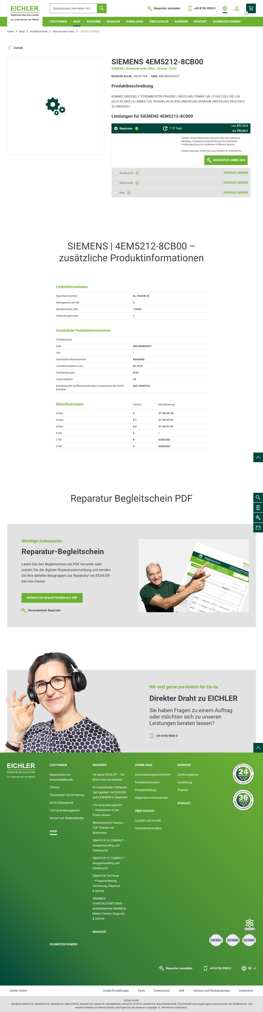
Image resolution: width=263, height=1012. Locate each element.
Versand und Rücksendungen (211, 990)
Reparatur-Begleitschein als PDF (52, 598)
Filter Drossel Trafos (63, 31)
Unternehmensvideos (148, 828)
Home (10, 31)
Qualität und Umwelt (148, 820)
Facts (141, 990)
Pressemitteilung (145, 790)
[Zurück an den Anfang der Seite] (258, 457)
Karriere (181, 21)
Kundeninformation (147, 782)
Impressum (246, 990)
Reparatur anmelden (179, 968)
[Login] (237, 8)
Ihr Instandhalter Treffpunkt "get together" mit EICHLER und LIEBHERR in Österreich (109, 792)
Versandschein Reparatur (44, 610)
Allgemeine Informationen (151, 797)
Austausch (129, 173)
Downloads (134, 21)
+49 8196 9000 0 (220, 968)
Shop (77, 21)
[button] (126, 128)
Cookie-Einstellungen (116, 990)
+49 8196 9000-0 (167, 736)
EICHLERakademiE (61, 802)
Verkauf (55, 787)
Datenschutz (162, 990)
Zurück (18, 48)
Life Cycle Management (65, 810)
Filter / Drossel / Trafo (162, 68)
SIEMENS (117, 68)
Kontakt (200, 21)
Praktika (183, 790)
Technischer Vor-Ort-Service (67, 795)
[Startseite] (25, 13)
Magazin (113, 21)
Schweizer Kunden (226, 21)
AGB (181, 990)
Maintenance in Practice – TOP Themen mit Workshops (109, 827)
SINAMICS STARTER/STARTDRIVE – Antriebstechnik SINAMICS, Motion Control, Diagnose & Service (109, 908)
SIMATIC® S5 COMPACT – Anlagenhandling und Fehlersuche (109, 845)
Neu (125, 192)
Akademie (94, 21)
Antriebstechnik (38, 31)
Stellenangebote (188, 774)
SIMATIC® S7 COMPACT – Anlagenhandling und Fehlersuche (109, 863)
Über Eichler (159, 21)
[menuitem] (258, 457)
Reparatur (128, 128)
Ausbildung (185, 782)
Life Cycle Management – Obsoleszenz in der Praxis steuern (107, 810)
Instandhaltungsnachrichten (153, 774)
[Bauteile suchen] (102, 8)
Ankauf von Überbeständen (67, 818)
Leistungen (58, 21)
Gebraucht (129, 183)
